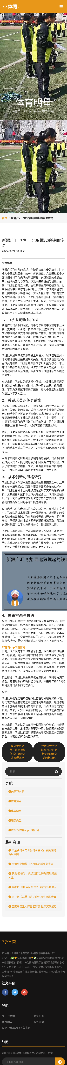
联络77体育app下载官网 (25, 830)
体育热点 (16, 801)
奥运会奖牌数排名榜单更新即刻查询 (32, 864)
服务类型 (16, 820)
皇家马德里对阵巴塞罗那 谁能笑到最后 (34, 906)
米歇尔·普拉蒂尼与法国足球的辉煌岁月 (34, 887)
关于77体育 (17, 791)
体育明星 (16, 810)
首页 (4, 218)
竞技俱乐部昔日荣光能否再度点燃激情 (33, 896)
